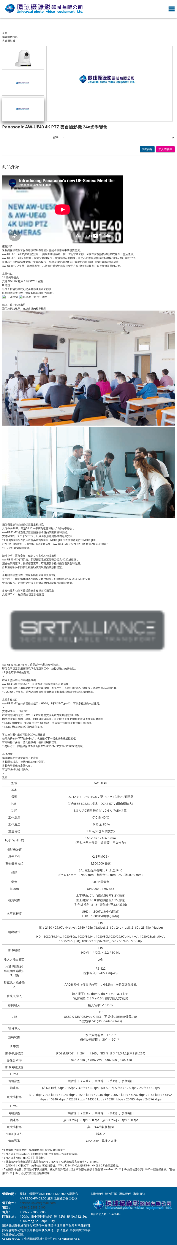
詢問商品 (147, 149)
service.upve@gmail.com (38, 1203)
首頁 (4, 33)
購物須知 (139, 1194)
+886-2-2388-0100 (33, 1207)
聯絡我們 (125, 1194)
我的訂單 (111, 1194)
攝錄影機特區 (10, 37)
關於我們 (97, 1194)
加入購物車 (165, 149)
